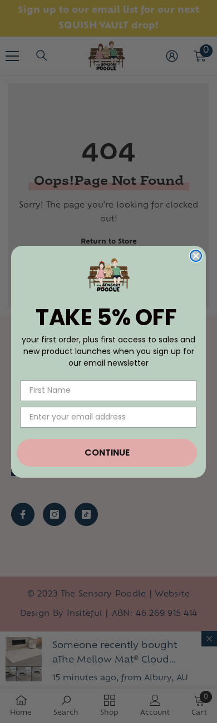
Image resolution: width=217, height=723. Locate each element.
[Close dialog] (195, 255)
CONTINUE (107, 452)
